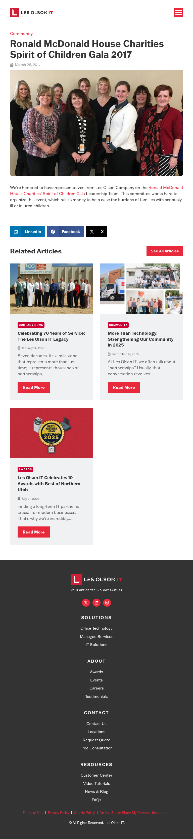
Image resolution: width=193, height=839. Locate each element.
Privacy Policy (58, 813)
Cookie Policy (84, 813)
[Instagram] (107, 603)
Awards (25, 469)
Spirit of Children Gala (64, 193)
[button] (27, 231)
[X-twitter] (86, 603)
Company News (31, 325)
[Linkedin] (96, 603)
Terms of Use (33, 813)
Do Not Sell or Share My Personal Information (135, 813)
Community (21, 33)
